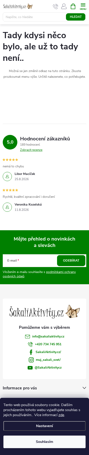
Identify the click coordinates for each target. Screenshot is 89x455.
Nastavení (44, 425)
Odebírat (71, 260)
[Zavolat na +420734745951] (55, 6)
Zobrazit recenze (31, 150)
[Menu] (83, 6)
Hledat (76, 17)
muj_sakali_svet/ (48, 360)
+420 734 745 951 (48, 344)
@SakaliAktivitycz (48, 367)
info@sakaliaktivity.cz (48, 336)
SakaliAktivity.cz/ (48, 352)
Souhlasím (44, 441)
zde (61, 415)
